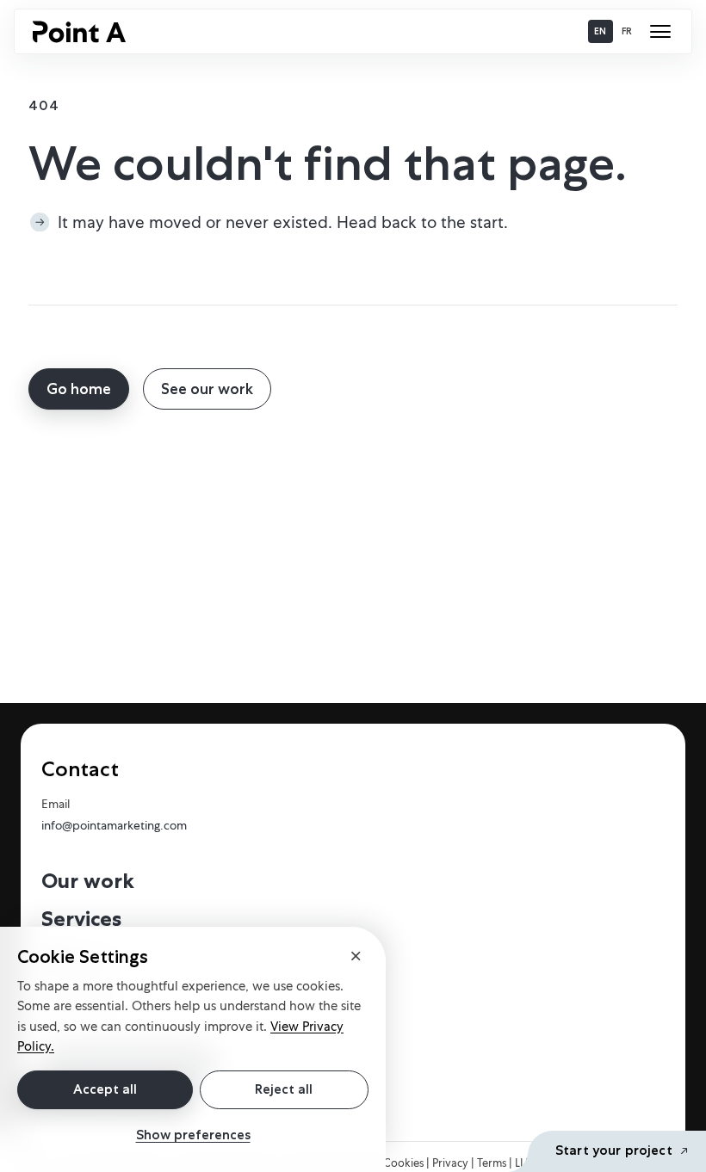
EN (600, 31)
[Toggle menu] (660, 31)
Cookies (404, 1163)
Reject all (284, 1089)
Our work (87, 881)
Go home (78, 388)
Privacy (451, 1163)
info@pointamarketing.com (114, 825)
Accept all (105, 1089)
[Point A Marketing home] (79, 31)
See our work (207, 388)
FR (627, 31)
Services (81, 919)
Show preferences (193, 1135)
